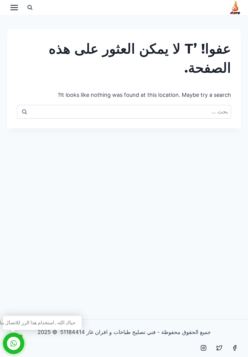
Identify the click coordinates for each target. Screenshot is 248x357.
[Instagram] (203, 348)
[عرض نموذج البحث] (29, 7)
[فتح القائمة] (14, 7)
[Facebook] (235, 348)
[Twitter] (219, 348)
